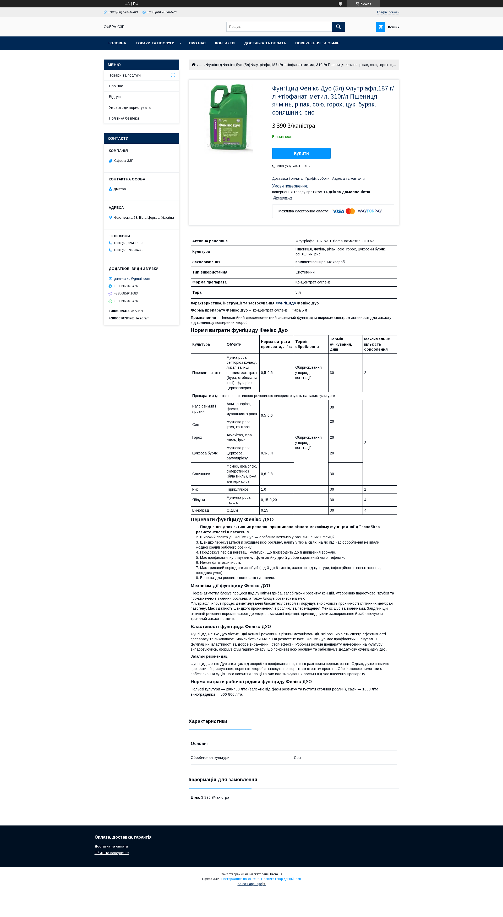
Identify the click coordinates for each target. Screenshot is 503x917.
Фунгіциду (286, 303)
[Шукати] (338, 27)
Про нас (197, 43)
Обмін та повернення (112, 853)
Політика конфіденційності (281, 879)
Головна (117, 43)
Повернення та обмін (317, 43)
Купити (301, 153)
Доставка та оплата (265, 43)
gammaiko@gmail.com (132, 279)
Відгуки (115, 97)
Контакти (225, 43)
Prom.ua (276, 874)
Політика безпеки (124, 118)
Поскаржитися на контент (240, 879)
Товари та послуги (154, 43)
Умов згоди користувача (130, 107)
